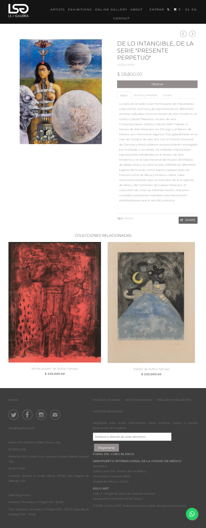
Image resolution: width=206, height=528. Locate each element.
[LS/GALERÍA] (18, 10)
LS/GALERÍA (126, 65)
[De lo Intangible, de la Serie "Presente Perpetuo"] (60, 91)
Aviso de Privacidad (108, 411)
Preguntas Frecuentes (174, 399)
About (136, 9)
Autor (124, 95)
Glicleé (128, 218)
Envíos (167, 95)
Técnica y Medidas (145, 95)
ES (187, 9)
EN (194, 9)
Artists (57, 9)
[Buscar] (168, 9)
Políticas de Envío (106, 399)
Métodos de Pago (138, 399)
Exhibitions (80, 9)
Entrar (156, 9)
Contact (121, 18)
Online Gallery (111, 9)
